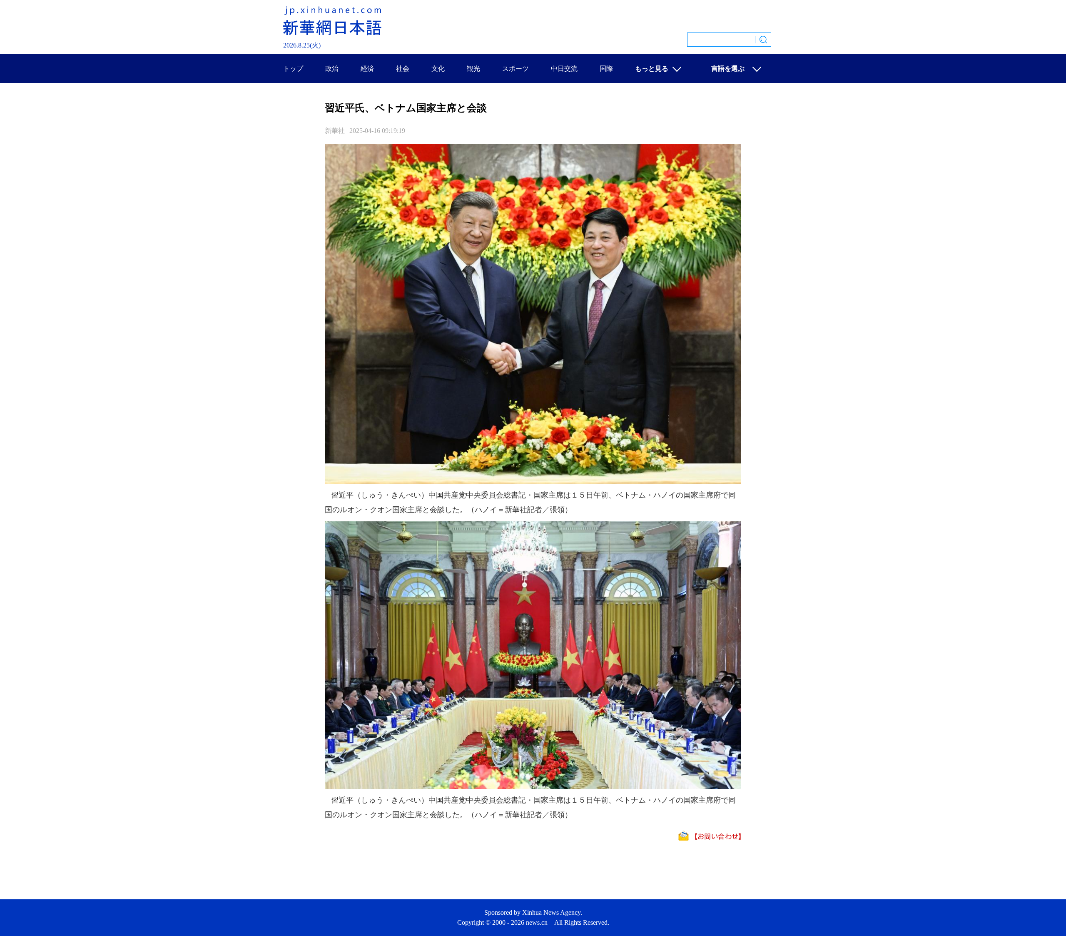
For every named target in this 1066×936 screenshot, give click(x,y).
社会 (402, 68)
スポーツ (515, 68)
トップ (293, 68)
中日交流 (564, 68)
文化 (438, 68)
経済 (367, 68)
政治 (332, 68)
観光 (473, 68)
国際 (606, 68)
